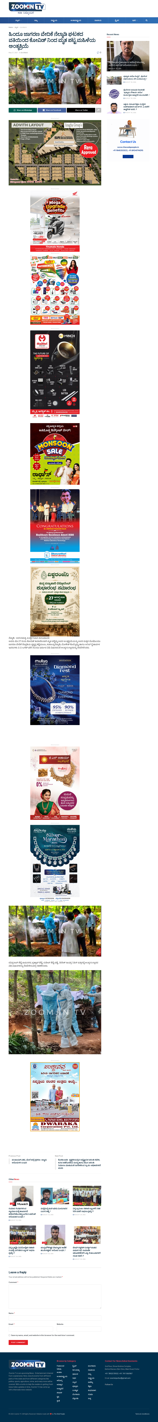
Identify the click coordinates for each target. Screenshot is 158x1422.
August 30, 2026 (115, 68)
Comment (13, 1282)
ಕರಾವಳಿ (59, 1393)
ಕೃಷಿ (58, 1397)
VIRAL (59, 1369)
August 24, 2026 (79, 1214)
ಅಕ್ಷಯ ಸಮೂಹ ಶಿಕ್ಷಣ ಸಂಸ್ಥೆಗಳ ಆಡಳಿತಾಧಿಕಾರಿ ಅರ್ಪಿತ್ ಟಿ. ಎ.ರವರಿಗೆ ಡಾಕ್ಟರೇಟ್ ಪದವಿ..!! (136, 106)
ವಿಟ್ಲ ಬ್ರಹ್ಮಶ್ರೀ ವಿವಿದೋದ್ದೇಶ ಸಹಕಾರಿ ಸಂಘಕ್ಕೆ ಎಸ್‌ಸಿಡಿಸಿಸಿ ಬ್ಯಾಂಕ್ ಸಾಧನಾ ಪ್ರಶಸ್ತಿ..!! (21, 1250)
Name (12, 1313)
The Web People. (59, 1414)
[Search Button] (147, 20)
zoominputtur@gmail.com (120, 1378)
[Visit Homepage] (27, 8)
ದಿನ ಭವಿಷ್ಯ (75, 1370)
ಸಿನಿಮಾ (90, 1394)
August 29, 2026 (15, 1220)
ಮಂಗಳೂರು (23, 27)
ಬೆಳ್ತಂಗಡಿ (75, 1398)
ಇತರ (134, 20)
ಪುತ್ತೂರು (75, 1386)
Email (12, 1324)
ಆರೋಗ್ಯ (59, 1380)
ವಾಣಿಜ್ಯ (90, 1382)
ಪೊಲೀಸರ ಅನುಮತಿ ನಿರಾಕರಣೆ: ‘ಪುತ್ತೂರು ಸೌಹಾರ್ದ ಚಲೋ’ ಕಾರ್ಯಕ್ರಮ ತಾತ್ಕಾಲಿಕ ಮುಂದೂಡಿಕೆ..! (136, 92)
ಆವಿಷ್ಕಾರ (60, 1385)
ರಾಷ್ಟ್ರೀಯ (54, 20)
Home (11, 27)
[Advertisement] (104, 8)
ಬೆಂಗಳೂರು (76, 1394)
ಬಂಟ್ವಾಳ (75, 1390)
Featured (78, 1243)
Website (60, 1324)
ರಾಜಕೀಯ (98, 20)
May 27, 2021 (13, 53)
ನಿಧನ (74, 1378)
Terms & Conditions (142, 1414)
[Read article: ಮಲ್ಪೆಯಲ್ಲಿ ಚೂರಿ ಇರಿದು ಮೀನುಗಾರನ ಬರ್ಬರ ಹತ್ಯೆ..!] (55, 1196)
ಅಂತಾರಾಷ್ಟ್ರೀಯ (76, 20)
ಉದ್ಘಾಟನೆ (60, 1389)
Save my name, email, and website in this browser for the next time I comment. (43, 1335)
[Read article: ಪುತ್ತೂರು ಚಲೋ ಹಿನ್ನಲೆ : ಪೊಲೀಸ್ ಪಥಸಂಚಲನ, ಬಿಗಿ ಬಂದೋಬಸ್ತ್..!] (114, 80)
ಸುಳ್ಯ (89, 1398)
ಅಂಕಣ (59, 1372)
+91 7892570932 (111, 1374)
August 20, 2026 (47, 1253)
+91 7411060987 (125, 1374)
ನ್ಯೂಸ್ (17, 20)
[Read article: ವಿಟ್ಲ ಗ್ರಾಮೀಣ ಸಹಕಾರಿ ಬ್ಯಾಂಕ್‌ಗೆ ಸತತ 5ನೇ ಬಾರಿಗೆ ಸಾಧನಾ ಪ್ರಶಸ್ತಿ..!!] (87, 1196)
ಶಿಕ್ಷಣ (90, 1386)
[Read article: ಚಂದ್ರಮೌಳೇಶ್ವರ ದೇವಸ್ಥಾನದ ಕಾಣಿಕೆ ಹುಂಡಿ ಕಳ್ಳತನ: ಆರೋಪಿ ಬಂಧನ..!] (55, 1235)
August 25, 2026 (47, 1214)
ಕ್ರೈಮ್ (117, 20)
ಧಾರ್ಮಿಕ (75, 1374)
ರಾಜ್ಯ (35, 20)
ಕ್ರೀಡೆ (58, 1401)
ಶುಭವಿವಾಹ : (92, 1390)
